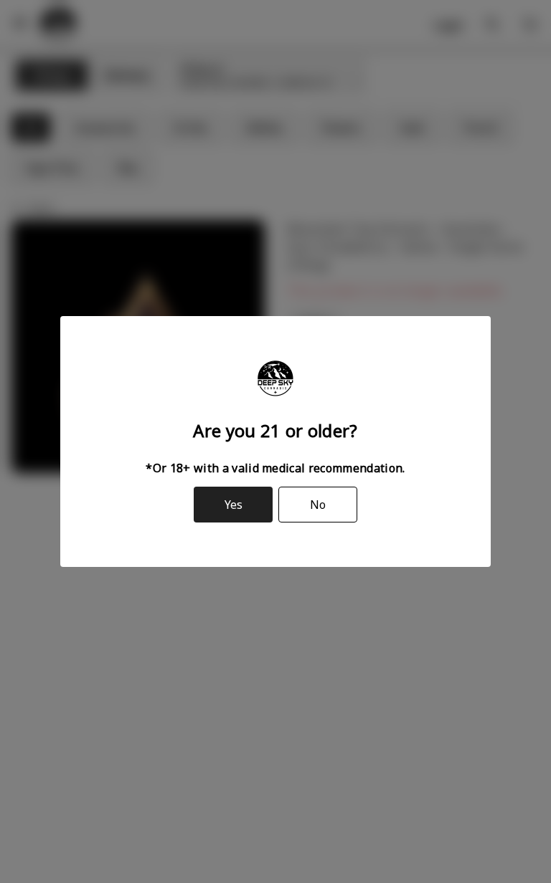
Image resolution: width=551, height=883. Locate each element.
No (318, 504)
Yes (233, 504)
